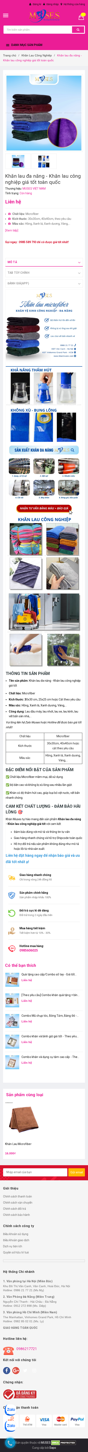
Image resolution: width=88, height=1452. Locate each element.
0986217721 (26, 1349)
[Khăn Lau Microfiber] (23, 1120)
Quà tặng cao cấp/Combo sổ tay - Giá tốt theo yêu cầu (48, 975)
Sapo (52, 1447)
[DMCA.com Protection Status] (63, 1442)
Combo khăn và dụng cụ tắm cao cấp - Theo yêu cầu (50, 1057)
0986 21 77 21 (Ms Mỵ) (29, 1290)
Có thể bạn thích (20, 965)
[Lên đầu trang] (83, 1444)
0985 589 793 (27, 242)
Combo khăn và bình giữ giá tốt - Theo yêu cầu (49, 1037)
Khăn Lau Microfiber (18, 1144)
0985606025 (28, 950)
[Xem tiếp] (11, 230)
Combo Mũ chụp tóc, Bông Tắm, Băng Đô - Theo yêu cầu (49, 1016)
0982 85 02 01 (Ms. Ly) (29, 1321)
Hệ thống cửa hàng (74, 4)
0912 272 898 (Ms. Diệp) (30, 1305)
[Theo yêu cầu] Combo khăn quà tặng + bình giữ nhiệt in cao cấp (50, 995)
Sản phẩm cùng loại (24, 1094)
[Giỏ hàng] (83, 16)
